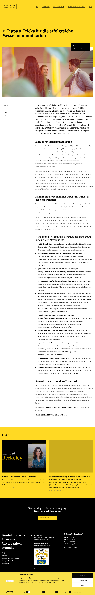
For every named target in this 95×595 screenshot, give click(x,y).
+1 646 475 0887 (70, 541)
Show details (77, 592)
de (35, 568)
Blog (3, 553)
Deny (82, 585)
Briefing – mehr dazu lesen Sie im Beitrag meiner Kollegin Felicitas (61, 272)
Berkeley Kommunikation (10, 6)
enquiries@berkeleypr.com (70, 547)
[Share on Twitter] (6, 112)
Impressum (5, 563)
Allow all (82, 575)
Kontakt (8, 548)
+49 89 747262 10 (70, 539)
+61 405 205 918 (70, 544)
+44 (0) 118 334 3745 (71, 537)
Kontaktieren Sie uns (58, 6)
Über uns (8, 539)
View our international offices (42, 545)
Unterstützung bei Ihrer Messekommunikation (61, 407)
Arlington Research (7, 561)
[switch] (43, 592)
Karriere (4, 555)
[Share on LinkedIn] (5, 115)
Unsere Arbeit (46, 6)
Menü (37, 6)
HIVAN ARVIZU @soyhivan (50, 415)
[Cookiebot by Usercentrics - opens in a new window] (9, 592)
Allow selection (83, 580)
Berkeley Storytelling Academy (76, 6)
